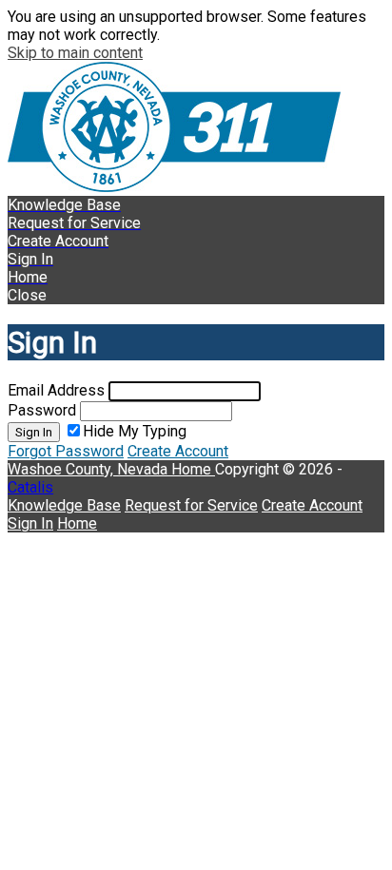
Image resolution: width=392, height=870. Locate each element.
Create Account (177, 451)
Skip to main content (75, 53)
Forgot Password (66, 451)
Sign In (33, 432)
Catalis (30, 487)
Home (193, 469)
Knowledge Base (64, 505)
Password (42, 410)
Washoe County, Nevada (89, 469)
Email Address (56, 390)
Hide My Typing (134, 431)
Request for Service (191, 505)
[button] (196, 295)
